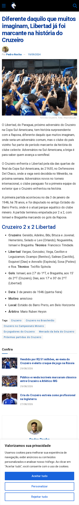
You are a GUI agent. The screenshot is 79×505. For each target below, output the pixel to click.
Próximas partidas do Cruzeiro (22, 337)
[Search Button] (75, 6)
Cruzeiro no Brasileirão (40, 320)
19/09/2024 (34, 54)
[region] (39, 472)
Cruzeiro (16, 320)
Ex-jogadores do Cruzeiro (19, 331)
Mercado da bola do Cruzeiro (56, 331)
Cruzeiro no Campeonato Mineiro (24, 326)
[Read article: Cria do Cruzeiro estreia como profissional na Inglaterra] (9, 398)
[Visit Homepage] (39, 6)
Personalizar (39, 486)
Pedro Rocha (14, 54)
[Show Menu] (4, 6)
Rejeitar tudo (39, 496)
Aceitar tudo (40, 476)
